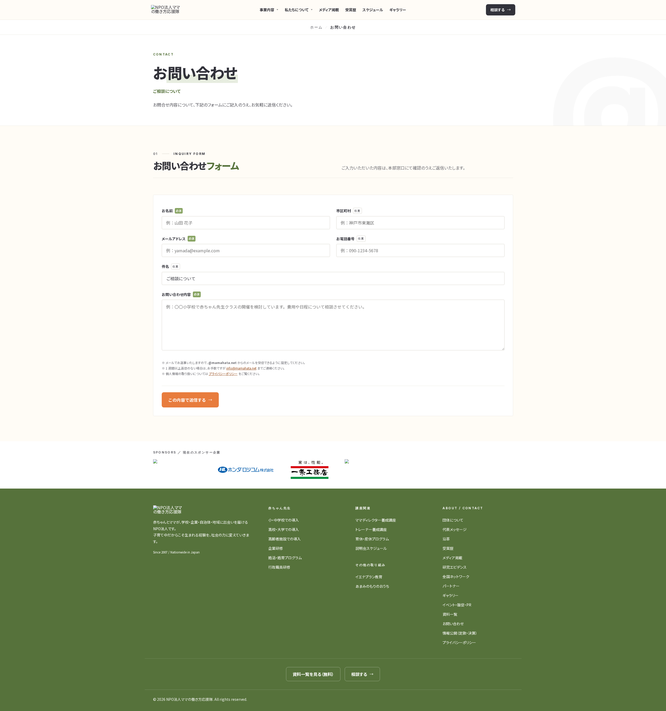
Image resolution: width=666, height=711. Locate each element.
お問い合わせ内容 (181, 294)
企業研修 (275, 548)
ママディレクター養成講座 (375, 520)
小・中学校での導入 (283, 520)
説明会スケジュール (371, 548)
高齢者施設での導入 (284, 538)
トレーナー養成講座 (371, 529)
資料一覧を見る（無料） (313, 674)
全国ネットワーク (456, 576)
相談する (497, 9)
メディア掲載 (329, 9)
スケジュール (372, 9)
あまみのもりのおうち (372, 586)
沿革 (446, 538)
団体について (453, 520)
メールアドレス (178, 238)
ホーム (316, 27)
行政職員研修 (279, 567)
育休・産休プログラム (372, 538)
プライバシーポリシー (223, 373)
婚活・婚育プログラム (285, 557)
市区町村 (348, 210)
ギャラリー (397, 9)
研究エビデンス (455, 567)
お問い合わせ (453, 623)
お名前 (172, 210)
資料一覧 (450, 614)
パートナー (451, 586)
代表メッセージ (455, 529)
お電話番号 (350, 238)
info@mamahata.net (241, 368)
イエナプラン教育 (368, 576)
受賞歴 (350, 9)
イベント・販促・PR (457, 604)
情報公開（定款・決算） (460, 633)
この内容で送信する (187, 400)
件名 (170, 266)
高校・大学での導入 (283, 529)
